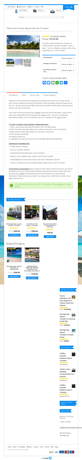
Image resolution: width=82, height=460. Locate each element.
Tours (59, 117)
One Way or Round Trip (49, 70)
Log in (57, 447)
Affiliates (30, 7)
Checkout (12, 7)
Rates (24, 95)
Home (9, 447)
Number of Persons (50, 63)
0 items (67, 7)
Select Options (14, 235)
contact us (60, 184)
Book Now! (70, 79)
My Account (22, 7)
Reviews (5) (34, 95)
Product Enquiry (49, 95)
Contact (36, 7)
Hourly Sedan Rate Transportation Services (50, 225)
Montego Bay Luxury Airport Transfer (14, 224)
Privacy (47, 447)
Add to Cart (50, 236)
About (15, 447)
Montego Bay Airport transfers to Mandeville (14, 267)
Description (13, 95)
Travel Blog (21, 447)
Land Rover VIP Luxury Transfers (32, 224)
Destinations (47, 57)
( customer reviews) (58, 36)
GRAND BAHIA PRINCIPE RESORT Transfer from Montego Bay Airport (32, 268)
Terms (42, 447)
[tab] (13, 94)
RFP (42, 7)
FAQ (52, 447)
